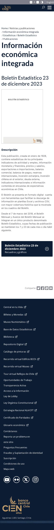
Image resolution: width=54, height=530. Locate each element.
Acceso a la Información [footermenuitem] (16, 390)
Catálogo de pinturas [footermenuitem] (15, 351)
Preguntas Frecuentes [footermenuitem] (15, 447)
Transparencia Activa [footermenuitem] (15, 385)
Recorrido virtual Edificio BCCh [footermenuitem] (20, 359)
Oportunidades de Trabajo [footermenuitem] (18, 380)
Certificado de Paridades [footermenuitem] (17, 417)
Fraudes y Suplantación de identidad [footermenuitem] (23, 452)
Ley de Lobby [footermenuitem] (10, 396)
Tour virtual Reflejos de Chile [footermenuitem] (19, 373)
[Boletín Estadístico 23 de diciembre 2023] (51, 288)
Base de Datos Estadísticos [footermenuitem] (18, 329)
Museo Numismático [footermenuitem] (15, 321)
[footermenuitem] (6, 478)
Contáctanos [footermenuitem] (10, 431)
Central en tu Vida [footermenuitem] (13, 307)
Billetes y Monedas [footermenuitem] (14, 314)
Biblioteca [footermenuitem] (9, 336)
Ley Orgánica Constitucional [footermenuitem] (18, 402)
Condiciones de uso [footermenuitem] (14, 463)
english (50, 2)
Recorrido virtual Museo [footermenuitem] (16, 366)
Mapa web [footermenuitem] (9, 468)
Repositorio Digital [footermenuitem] (14, 344)
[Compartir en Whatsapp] (46, 288)
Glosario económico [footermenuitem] (14, 425)
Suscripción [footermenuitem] (10, 458)
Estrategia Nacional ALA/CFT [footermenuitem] (19, 410)
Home (4, 28)
